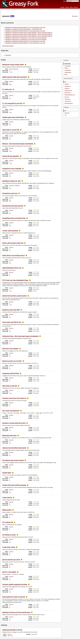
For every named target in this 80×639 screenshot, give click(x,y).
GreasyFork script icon (10, 193)
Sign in (64, 1)
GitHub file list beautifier (10, 156)
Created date (68, 70)
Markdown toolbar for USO (11, 181)
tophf (10, 69)
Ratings (66, 68)
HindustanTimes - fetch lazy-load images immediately (20, 336)
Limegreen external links (10, 373)
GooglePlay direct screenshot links (14, 218)
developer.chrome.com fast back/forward (16, 612)
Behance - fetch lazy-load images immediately (17, 144)
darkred (17, 185)
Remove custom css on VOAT (12, 361)
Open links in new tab (9, 386)
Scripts (62, 7)
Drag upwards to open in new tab (13, 597)
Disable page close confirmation (13, 117)
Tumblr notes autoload (10, 230)
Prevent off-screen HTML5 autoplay (14, 485)
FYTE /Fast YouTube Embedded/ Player (15, 280)
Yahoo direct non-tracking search (13, 255)
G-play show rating (8, 547)
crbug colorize (7, 497)
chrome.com (67, 99)
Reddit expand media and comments (14, 77)
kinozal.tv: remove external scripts (13, 423)
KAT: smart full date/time (10, 411)
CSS (65, 115)
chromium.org (68, 101)
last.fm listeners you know (11, 559)
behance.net (68, 92)
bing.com (67, 97)
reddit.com (67, 88)
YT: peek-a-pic (7, 89)
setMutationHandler (9, 630)
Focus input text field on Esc (11, 322)
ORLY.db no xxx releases (10, 348)
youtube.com (68, 86)
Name (66, 74)
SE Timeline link (7, 522)
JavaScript (67, 113)
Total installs (67, 66)
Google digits (6, 473)
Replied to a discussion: (25, 38)
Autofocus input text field (11, 310)
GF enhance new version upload (13, 460)
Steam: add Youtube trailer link (12, 243)
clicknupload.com (69, 103)
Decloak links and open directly (12, 206)
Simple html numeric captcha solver (14, 296)
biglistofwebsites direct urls (11, 268)
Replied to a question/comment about (25, 27)
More (75, 7)
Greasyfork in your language (11, 168)
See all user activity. (8, 46)
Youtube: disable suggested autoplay (14, 584)
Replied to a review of (23, 29)
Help (71, 7)
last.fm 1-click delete (9, 572)
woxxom (16, 69)
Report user (75, 16)
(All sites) (67, 84)
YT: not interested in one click (12, 103)
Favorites (8, 55)
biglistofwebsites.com (70, 94)
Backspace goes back (9, 435)
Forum (67, 7)
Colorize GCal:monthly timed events (14, 448)
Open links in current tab (10, 130)
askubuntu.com (68, 90)
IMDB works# (6, 510)
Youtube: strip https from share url (14, 398)
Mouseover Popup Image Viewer (13, 64)
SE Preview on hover (9, 535)
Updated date (68, 72)
